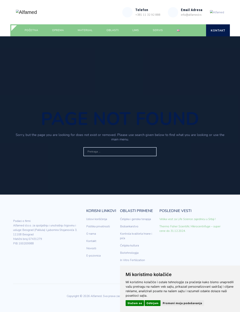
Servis (158, 30)
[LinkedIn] (16, 254)
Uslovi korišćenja (96, 219)
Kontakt (218, 30)
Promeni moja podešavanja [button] (182, 303)
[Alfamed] (26, 12)
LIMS (136, 30)
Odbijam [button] (152, 303)
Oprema (58, 30)
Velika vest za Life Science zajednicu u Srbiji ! (187, 219)
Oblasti (112, 30)
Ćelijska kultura (129, 245)
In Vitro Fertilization (132, 260)
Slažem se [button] (135, 303)
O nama (91, 234)
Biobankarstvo (129, 226)
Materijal (85, 30)
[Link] (200, 30)
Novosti (91, 248)
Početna (31, 30)
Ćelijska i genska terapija (135, 219)
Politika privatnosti (98, 226)
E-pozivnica (93, 256)
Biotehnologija (129, 253)
